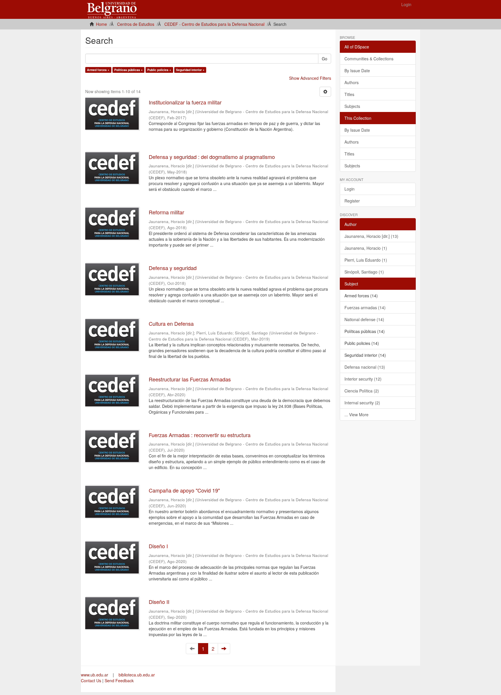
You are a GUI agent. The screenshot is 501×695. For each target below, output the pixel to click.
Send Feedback (119, 680)
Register (352, 201)
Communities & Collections (368, 58)
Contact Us (91, 680)
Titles (349, 94)
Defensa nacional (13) (364, 367)
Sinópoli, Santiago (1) (364, 272)
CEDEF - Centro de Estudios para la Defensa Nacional (214, 24)
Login (349, 189)
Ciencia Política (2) (361, 391)
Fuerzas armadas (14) (365, 307)
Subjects (352, 106)
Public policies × (159, 70)
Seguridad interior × (190, 70)
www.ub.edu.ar (95, 675)
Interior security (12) (363, 379)
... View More (356, 414)
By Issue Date (357, 70)
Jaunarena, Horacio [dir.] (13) (371, 236)
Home (101, 24)
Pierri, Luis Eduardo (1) (365, 260)
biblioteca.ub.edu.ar (137, 675)
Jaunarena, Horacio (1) (365, 248)
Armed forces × (98, 70)
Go (324, 58)
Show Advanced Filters (310, 78)
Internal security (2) (362, 403)
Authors (351, 82)
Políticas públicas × (128, 70)
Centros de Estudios (135, 24)
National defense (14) (364, 319)
